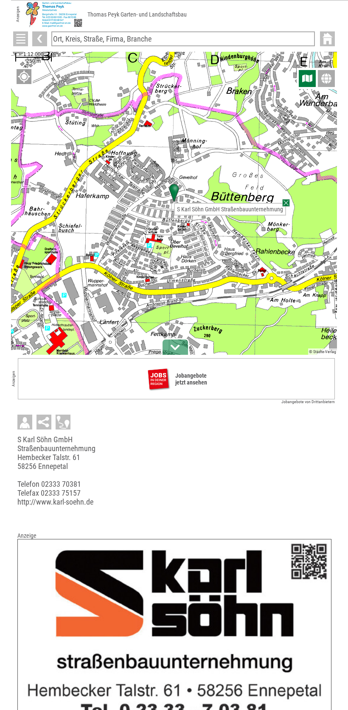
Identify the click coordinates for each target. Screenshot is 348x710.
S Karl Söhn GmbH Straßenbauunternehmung (230, 209)
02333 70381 (61, 484)
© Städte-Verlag (322, 351)
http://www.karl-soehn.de (55, 501)
